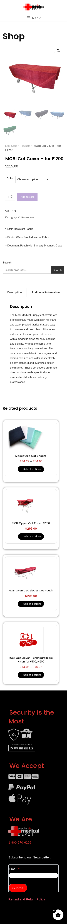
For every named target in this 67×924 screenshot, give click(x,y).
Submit (17, 888)
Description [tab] (14, 292)
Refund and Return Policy (26, 899)
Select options (32, 469)
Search (7, 262)
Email (14, 869)
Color (10, 178)
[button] (33, 17)
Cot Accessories (26, 217)
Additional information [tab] (46, 292)
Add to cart (27, 196)
